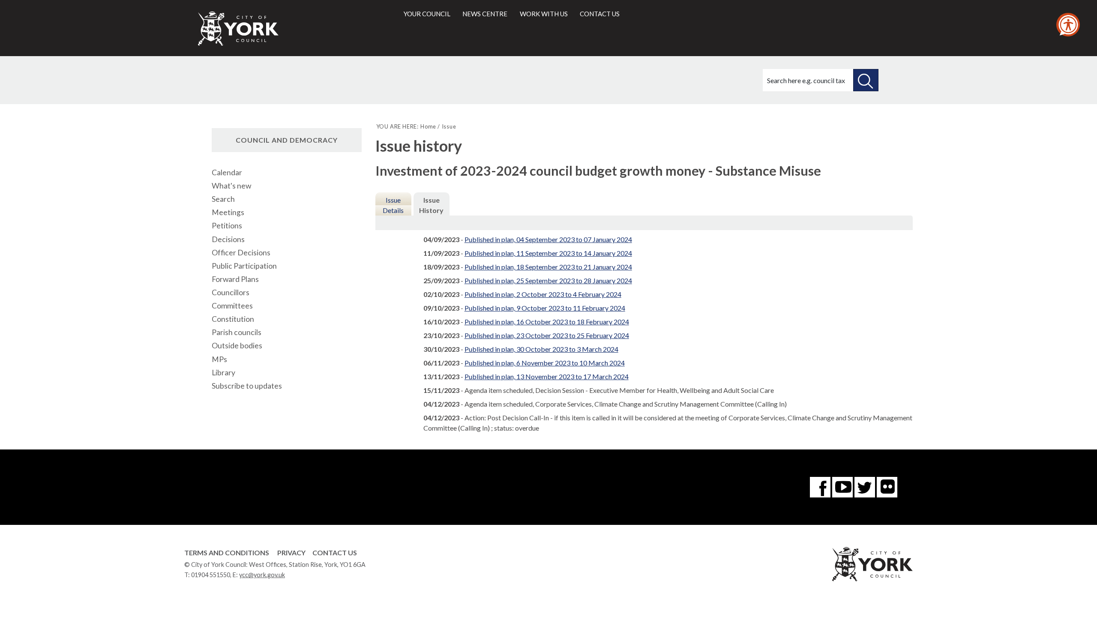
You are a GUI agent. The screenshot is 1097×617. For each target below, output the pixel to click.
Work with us (544, 14)
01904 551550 (210, 574)
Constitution (233, 318)
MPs (219, 359)
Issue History (431, 205)
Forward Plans (235, 279)
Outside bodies (237, 345)
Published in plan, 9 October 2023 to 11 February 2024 (545, 308)
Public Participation (244, 265)
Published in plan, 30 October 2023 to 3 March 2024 (541, 349)
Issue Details (393, 205)
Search (223, 199)
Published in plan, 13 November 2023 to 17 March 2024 (547, 376)
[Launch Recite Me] (1068, 24)
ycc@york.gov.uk (262, 574)
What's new (231, 185)
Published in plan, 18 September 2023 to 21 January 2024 (548, 267)
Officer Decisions (241, 252)
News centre (484, 14)
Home (428, 126)
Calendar (227, 172)
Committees (232, 305)
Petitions (227, 225)
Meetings (228, 212)
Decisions (228, 239)
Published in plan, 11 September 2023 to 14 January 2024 (548, 253)
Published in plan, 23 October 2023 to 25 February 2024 (547, 335)
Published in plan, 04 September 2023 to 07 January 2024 (548, 239)
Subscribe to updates (247, 385)
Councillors (230, 292)
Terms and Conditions (226, 552)
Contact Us (334, 552)
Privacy (291, 552)
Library (223, 372)
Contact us (600, 14)
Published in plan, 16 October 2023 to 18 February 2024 (547, 321)
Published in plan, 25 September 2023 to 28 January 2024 (548, 280)
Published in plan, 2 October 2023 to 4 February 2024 (543, 294)
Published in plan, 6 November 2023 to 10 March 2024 (545, 363)
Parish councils (236, 332)
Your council (427, 14)
